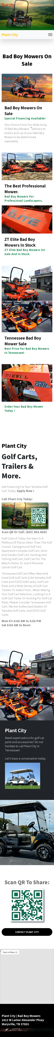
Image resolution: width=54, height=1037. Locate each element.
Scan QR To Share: (27, 882)
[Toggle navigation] (50, 34)
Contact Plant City (27, 932)
